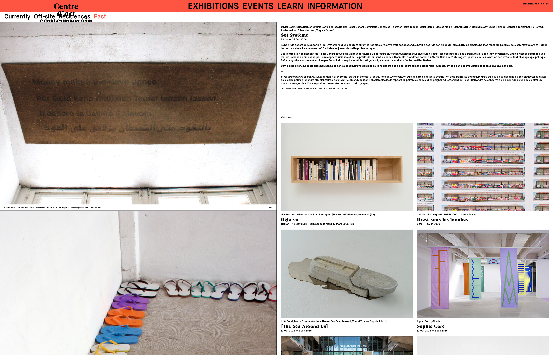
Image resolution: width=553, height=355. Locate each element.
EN (547, 3)
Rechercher (531, 3)
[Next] (206, 113)
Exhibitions (213, 6)
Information (334, 6)
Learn (290, 6)
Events (258, 6)
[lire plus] (364, 84)
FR (542, 3)
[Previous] (70, 113)
